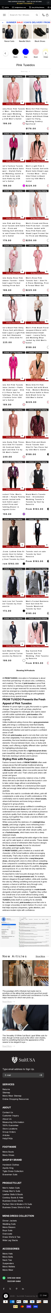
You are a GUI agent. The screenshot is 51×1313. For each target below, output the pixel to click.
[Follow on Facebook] (3, 1289)
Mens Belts (7, 1257)
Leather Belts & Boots (12, 1194)
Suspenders (8, 1263)
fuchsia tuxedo (12, 832)
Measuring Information (13, 1122)
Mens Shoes (8, 1155)
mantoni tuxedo (15, 845)
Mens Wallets (8, 1266)
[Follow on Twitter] (10, 1289)
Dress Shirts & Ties (11, 1237)
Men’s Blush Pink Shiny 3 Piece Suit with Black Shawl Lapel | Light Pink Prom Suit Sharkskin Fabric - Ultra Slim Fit (13, 333)
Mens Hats (7, 1253)
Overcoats (7, 1234)
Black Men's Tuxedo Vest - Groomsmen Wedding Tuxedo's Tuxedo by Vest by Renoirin (36, 499)
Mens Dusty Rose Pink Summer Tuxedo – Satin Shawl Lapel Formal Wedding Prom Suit (12, 281)
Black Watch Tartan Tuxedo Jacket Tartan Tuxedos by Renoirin (12, 653)
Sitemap (6, 1092)
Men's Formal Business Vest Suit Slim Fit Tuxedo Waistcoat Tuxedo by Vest (37, 605)
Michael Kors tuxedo (12, 770)
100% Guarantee (10, 1125)
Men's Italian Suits (11, 1188)
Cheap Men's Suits (11, 1191)
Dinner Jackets (9, 1220)
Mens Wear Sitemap (11, 1095)
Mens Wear (7, 1270)
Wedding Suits (9, 1224)
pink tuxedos (16, 735)
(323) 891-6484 (14, 1281)
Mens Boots (8, 1152)
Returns (6, 1089)
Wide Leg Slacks (10, 1240)
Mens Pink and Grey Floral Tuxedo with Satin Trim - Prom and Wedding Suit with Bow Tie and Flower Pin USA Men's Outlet (13, 229)
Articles (6, 1135)
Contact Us (7, 1112)
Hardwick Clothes (10, 1165)
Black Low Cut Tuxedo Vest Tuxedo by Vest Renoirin (12, 603)
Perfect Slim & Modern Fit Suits (17, 1204)
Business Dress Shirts (12, 1201)
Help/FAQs (7, 1138)
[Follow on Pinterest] (16, 1289)
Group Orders (9, 1132)
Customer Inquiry (10, 1115)
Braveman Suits (9, 1174)
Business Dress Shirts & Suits (16, 1207)
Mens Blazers (8, 1227)
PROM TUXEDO (11, 678)
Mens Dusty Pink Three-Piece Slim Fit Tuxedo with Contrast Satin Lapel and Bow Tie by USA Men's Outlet (13, 447)
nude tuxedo (40, 889)
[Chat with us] (48, 2)
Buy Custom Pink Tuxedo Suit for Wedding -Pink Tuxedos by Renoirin (37, 654)
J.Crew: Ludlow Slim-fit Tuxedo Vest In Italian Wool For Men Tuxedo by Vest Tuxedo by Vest (13, 555)
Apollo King (7, 1168)
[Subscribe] (40, 1075)
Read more (7, 1002)
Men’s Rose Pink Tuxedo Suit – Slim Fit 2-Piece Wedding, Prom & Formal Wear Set (37, 281)
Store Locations (9, 1128)
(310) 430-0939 (14, 1278)
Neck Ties (7, 1260)
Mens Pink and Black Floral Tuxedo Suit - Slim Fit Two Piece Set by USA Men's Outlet (37, 446)
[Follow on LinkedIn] (23, 1289)
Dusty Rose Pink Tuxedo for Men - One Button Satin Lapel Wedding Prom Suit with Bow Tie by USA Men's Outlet (13, 114)
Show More (40, 956)
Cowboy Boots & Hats (12, 1197)
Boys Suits (7, 1230)
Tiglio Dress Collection (12, 1171)
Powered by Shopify (34, 1296)
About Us (7, 1119)
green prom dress (18, 809)
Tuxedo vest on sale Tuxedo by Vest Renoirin (36, 554)
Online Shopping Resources (15, 1099)
